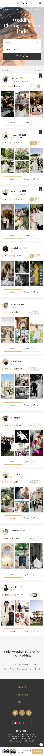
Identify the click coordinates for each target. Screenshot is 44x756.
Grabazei (15, 78)
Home (6, 9)
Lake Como (16, 81)
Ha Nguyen (15, 418)
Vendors (15, 9)
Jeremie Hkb (16, 135)
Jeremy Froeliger (18, 531)
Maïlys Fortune (17, 305)
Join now (37, 751)
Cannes (15, 138)
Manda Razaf (16, 248)
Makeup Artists (8, 669)
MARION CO (17, 587)
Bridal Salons (22, 669)
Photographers (28, 9)
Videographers (24, 664)
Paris (26, 81)
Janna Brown (16, 474)
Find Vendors (22, 56)
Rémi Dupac (16, 192)
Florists (38, 669)
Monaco (15, 194)
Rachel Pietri (16, 361)
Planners (36, 664)
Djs (31, 669)
